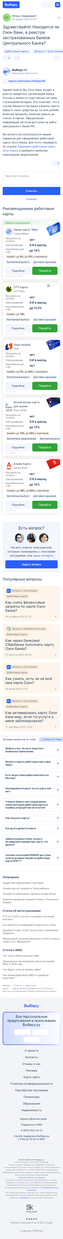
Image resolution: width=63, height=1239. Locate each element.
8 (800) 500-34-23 (31, 1130)
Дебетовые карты (17, 51)
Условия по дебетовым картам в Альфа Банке (29, 893)
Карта (27, 1077)
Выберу (6, 985)
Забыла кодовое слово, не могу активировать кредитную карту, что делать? (26, 841)
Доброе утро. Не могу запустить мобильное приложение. (24, 750)
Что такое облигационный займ (21, 955)
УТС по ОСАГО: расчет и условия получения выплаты (28, 918)
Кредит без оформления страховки (23, 882)
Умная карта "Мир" (26, 229)
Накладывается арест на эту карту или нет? (28, 790)
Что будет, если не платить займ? (22, 969)
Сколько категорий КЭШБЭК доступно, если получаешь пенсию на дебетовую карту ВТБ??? (28, 857)
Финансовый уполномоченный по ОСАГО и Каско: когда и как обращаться (31, 940)
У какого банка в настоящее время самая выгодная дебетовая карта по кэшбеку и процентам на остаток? (26, 804)
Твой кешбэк (22, 344)
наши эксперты (43, 555)
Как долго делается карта (20, 828)
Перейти (44, 270)
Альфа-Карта (22, 463)
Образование (31, 1103)
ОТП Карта (21, 287)
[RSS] (48, 1151)
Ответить (31, 190)
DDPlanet (38, 1230)
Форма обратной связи (33, 1118)
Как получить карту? (17, 818)
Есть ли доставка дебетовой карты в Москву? (27, 776)
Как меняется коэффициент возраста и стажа (29, 924)
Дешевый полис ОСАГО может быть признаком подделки (30, 931)
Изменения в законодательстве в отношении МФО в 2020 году (28, 963)
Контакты (31, 1057)
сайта (36, 1077)
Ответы (18, 985)
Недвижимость (31, 1110)
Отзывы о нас (31, 1064)
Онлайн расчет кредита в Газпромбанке (26, 888)
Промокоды (31, 1096)
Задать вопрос (31, 564)
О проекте (31, 1050)
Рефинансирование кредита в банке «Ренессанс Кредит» (31, 901)
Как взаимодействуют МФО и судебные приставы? (26, 976)
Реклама (31, 1070)
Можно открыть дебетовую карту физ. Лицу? (28, 763)
